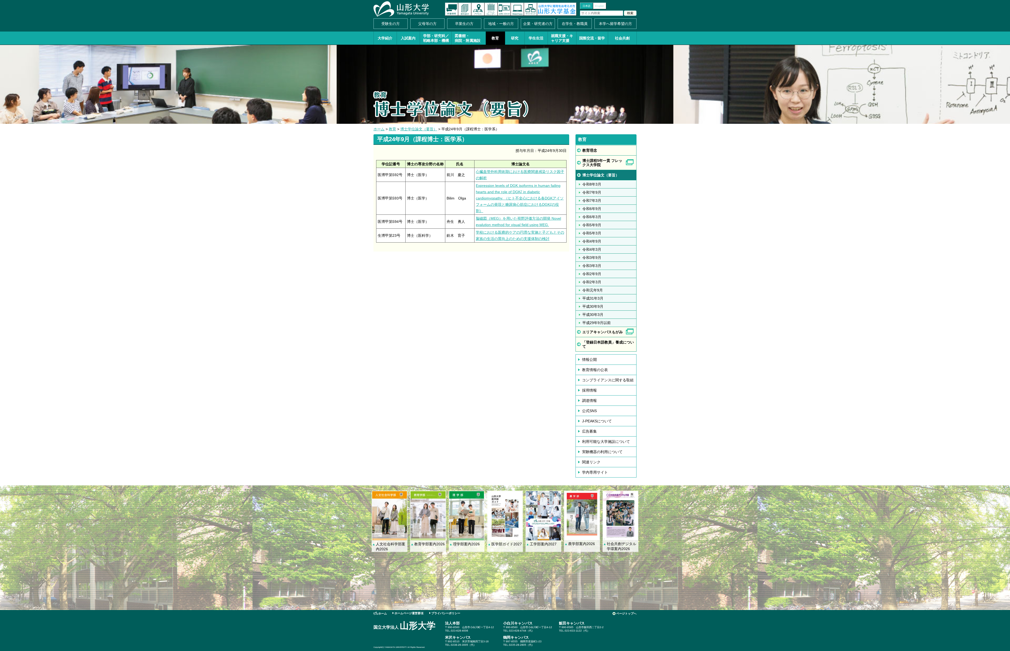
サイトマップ (530, 9)
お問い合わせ (504, 9)
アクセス (477, 9)
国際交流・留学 (592, 38)
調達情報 (589, 400)
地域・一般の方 (501, 24)
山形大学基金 (557, 9)
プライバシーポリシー (445, 613)
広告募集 (589, 431)
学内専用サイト (595, 472)
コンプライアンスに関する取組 (608, 380)
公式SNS (589, 411)
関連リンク (591, 462)
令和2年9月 (591, 274)
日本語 (586, 5)
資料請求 (464, 9)
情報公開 (589, 359)
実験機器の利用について (602, 452)
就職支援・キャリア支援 (562, 38)
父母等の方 (427, 24)
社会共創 (622, 38)
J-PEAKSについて (597, 421)
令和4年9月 (591, 241)
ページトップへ (626, 613)
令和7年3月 (591, 200)
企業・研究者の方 (538, 24)
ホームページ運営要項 (409, 613)
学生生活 (536, 38)
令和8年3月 (591, 184)
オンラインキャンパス (517, 9)
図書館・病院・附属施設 (468, 38)
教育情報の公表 (595, 370)
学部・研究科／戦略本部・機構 (436, 38)
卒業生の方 (464, 24)
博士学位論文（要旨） (418, 129)
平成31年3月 (592, 298)
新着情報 (451, 9)
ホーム (379, 129)
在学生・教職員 (575, 24)
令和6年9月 (591, 209)
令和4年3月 (591, 249)
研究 (514, 38)
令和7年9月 (591, 192)
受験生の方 (390, 24)
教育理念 (589, 150)
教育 (495, 38)
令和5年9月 (591, 225)
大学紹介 (385, 38)
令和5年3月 (591, 233)
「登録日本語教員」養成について (608, 344)
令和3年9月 (591, 257)
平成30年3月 (592, 314)
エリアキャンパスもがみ (602, 332)
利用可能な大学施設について (606, 441)
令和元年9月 (592, 290)
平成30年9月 (592, 306)
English (599, 5)
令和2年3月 (591, 282)
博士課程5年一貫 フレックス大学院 (602, 162)
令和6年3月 (591, 217)
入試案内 (408, 38)
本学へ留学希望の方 (615, 24)
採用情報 (589, 390)
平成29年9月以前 (596, 323)
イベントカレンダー (491, 9)
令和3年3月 (591, 266)
